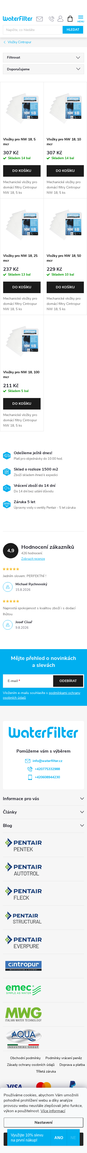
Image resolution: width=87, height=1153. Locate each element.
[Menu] (80, 18)
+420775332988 (47, 769)
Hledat (73, 30)
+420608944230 (47, 777)
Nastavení (43, 1122)
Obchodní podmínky (25, 1058)
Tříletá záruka (46, 1071)
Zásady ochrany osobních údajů (31, 1064)
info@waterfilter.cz (47, 761)
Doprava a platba (72, 1064)
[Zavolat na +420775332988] (52, 19)
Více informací (53, 1111)
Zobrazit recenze (33, 559)
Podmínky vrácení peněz (63, 1058)
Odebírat (68, 681)
